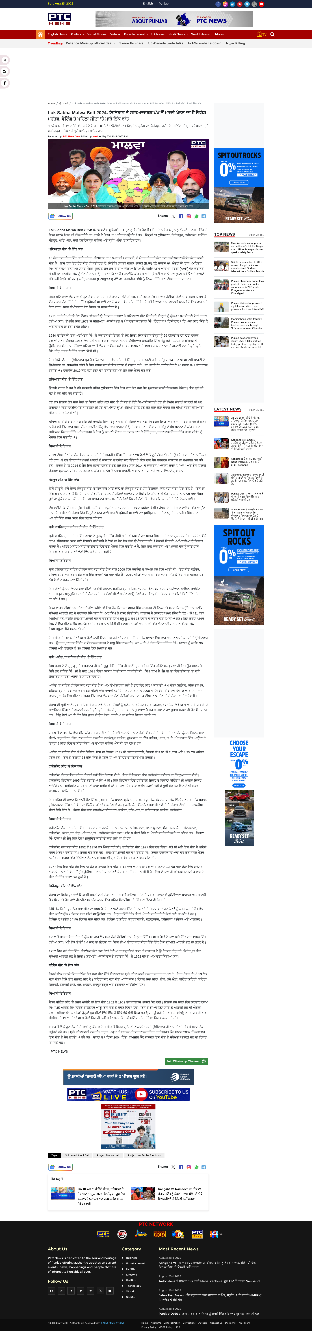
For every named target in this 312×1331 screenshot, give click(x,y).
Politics (76, 34)
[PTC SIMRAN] (197, 1234)
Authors (202, 1322)
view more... (256, 235)
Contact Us (216, 1322)
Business (131, 1257)
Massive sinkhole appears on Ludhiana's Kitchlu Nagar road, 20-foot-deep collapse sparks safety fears (247, 248)
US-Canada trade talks (165, 43)
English (148, 3)
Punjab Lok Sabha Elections (144, 1155)
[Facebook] (181, 216)
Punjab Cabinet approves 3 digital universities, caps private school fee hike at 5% (247, 306)
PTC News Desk (71, 136)
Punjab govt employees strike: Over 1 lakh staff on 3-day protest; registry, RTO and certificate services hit (247, 342)
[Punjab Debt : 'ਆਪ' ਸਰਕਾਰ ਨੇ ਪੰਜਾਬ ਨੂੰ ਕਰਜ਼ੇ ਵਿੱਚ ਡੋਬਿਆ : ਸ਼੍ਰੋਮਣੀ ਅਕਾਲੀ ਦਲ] (221, 497)
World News (200, 34)
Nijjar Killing (235, 43)
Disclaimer (230, 1322)
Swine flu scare (131, 43)
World (130, 1291)
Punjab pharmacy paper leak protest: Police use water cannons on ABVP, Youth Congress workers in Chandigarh (247, 287)
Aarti (96, 136)
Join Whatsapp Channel (182, 1061)
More (219, 34)
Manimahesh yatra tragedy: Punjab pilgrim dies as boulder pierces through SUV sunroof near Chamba (247, 323)
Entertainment (134, 34)
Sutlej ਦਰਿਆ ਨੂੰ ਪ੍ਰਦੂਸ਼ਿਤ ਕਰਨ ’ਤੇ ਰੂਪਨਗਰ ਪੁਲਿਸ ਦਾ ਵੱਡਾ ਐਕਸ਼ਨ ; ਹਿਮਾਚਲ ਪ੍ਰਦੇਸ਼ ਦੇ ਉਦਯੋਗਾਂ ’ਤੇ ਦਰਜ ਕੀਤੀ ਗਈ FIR (247, 514)
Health (130, 1269)
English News (57, 34)
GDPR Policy (166, 1327)
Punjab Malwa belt (108, 1155)
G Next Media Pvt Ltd (112, 1323)
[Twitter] (173, 217)
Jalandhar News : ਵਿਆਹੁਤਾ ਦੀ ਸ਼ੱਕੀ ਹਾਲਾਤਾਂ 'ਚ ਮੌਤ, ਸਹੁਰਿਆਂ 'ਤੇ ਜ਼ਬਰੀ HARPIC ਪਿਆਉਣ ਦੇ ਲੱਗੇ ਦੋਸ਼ (247, 479)
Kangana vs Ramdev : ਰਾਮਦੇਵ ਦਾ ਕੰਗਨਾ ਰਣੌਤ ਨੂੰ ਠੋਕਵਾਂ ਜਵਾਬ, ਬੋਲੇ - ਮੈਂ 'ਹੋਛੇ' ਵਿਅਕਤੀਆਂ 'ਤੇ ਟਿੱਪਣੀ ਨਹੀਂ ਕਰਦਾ (247, 444)
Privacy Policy (148, 1327)
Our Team (244, 1322)
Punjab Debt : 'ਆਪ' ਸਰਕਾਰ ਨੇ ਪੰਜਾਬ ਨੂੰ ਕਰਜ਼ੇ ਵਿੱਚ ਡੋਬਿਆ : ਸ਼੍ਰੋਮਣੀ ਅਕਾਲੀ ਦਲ (247, 496)
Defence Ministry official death (90, 43)
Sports (130, 1297)
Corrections (189, 1322)
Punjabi (164, 3)
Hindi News (176, 34)
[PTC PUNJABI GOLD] (159, 1234)
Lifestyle (131, 1274)
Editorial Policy (172, 1322)
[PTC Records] (122, 1234)
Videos (115, 34)
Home (51, 103)
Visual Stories (96, 34)
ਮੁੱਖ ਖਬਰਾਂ (63, 103)
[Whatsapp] (196, 216)
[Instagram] (188, 216)
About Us (156, 1322)
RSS (178, 1327)
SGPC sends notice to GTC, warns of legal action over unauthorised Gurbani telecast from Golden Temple (247, 267)
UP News (157, 34)
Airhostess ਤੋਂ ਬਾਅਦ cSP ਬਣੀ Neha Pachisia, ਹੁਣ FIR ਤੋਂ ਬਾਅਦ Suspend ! (246, 461)
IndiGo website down (204, 43)
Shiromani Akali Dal (77, 1155)
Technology (133, 1285)
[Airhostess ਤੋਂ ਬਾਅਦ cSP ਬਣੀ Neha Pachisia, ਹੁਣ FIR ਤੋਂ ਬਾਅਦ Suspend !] (221, 462)
